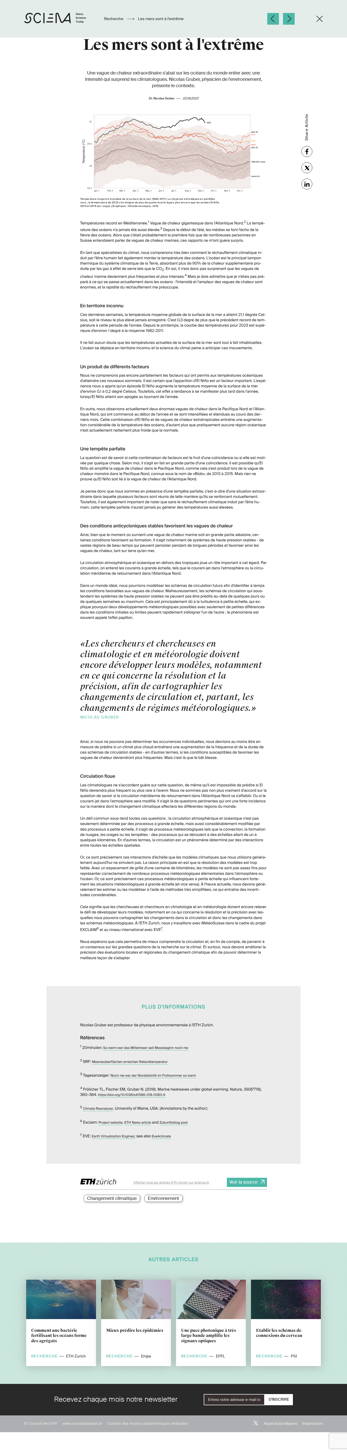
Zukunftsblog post (174, 1123)
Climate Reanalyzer (98, 1109)
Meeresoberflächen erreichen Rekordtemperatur (130, 1062)
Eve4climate (161, 1136)
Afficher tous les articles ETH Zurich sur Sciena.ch (171, 1182)
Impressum (312, 1423)
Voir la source (243, 1182)
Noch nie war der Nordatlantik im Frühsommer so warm (153, 1076)
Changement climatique (112, 1198)
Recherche (114, 18)
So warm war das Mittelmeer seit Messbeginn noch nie (145, 1048)
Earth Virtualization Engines (113, 1136)
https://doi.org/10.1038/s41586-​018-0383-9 (131, 1095)
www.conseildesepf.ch (82, 1423)
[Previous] (273, 19)
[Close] (319, 19)
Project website (110, 1123)
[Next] (289, 19)
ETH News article (137, 1123)
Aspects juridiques (280, 1423)
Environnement (163, 1198)
